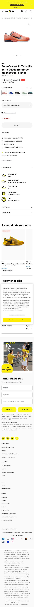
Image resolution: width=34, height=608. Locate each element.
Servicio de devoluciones (8, 472)
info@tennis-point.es (7, 419)
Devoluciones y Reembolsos (9, 513)
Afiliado (3, 475)
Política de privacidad (7, 532)
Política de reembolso (17, 535)
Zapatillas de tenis (8, 18)
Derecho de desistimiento (8, 447)
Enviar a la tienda (6, 488)
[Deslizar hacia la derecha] (21, 55)
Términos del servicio (26, 532)
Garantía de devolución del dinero (10, 453)
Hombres (18, 18)
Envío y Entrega (5, 510)
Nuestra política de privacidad (9, 422)
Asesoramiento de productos (9, 517)
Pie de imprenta (19, 310)
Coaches (4, 482)
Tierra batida (27, 18)
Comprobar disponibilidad (9, 155)
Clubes (3, 485)
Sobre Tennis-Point (6, 503)
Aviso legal (17, 532)
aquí (20, 307)
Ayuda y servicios (6, 465)
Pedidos (4, 469)
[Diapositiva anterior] (27, 87)
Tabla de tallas (5, 132)
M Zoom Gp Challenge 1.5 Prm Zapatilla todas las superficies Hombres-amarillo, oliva (13, 265)
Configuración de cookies (8, 457)
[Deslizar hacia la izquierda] (13, 55)
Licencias (4, 450)
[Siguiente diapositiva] (30, 87)
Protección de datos (8, 310)
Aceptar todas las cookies (17, 320)
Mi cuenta (4, 497)
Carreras (4, 478)
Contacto (4, 500)
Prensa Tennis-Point (7, 520)
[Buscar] (22, 11)
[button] (2, 11)
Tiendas (4, 507)
